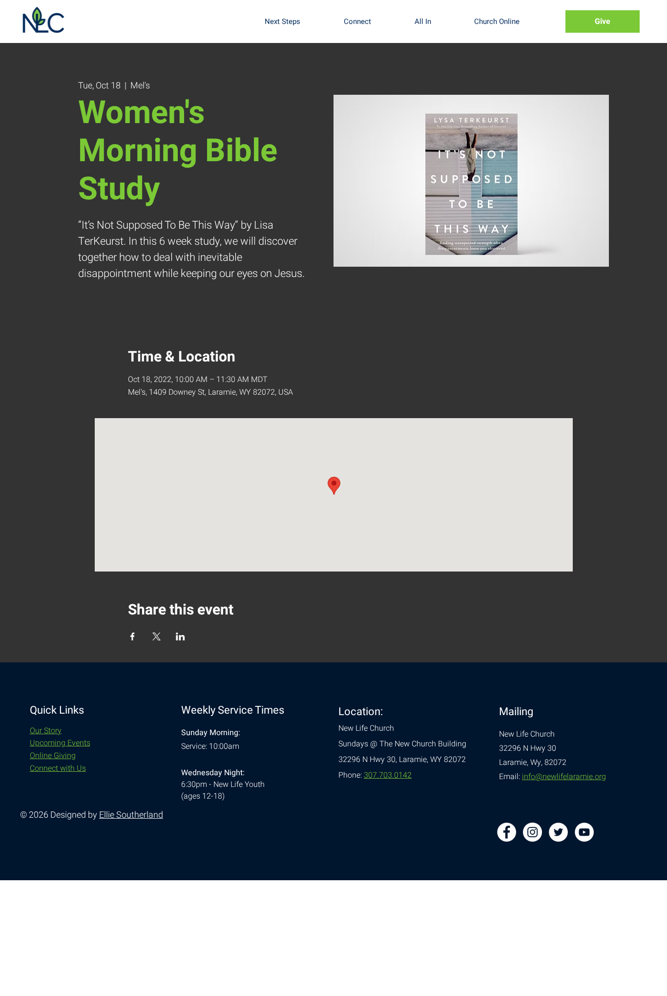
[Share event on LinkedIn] (180, 636)
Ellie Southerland (131, 815)
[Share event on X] (156, 636)
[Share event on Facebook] (132, 636)
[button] (296, 21)
